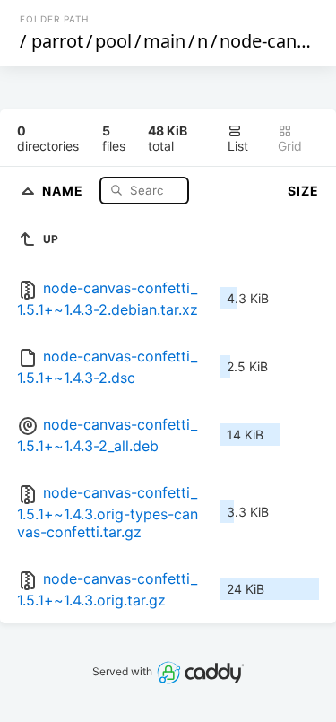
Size (303, 190)
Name (64, 189)
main (164, 41)
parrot (57, 41)
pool (113, 41)
